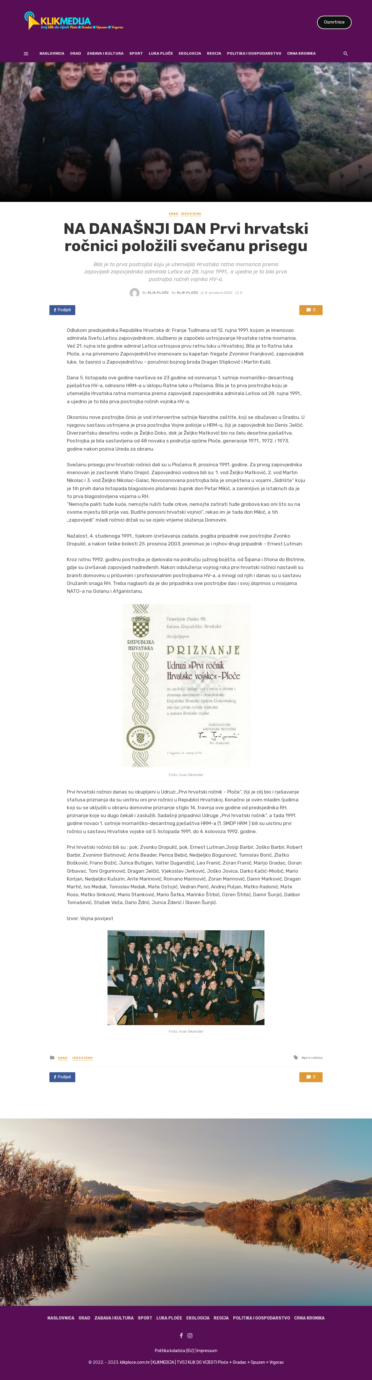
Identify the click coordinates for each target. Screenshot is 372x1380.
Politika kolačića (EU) (174, 1350)
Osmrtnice (334, 22)
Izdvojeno (191, 214)
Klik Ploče (158, 293)
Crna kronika (301, 53)
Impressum (206, 1350)
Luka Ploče (161, 53)
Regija (214, 53)
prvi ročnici (313, 1058)
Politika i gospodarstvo (254, 53)
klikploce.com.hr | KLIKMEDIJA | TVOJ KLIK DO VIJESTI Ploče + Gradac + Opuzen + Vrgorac (202, 1362)
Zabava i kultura (105, 53)
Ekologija (190, 53)
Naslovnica (52, 53)
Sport (136, 53)
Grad (75, 53)
